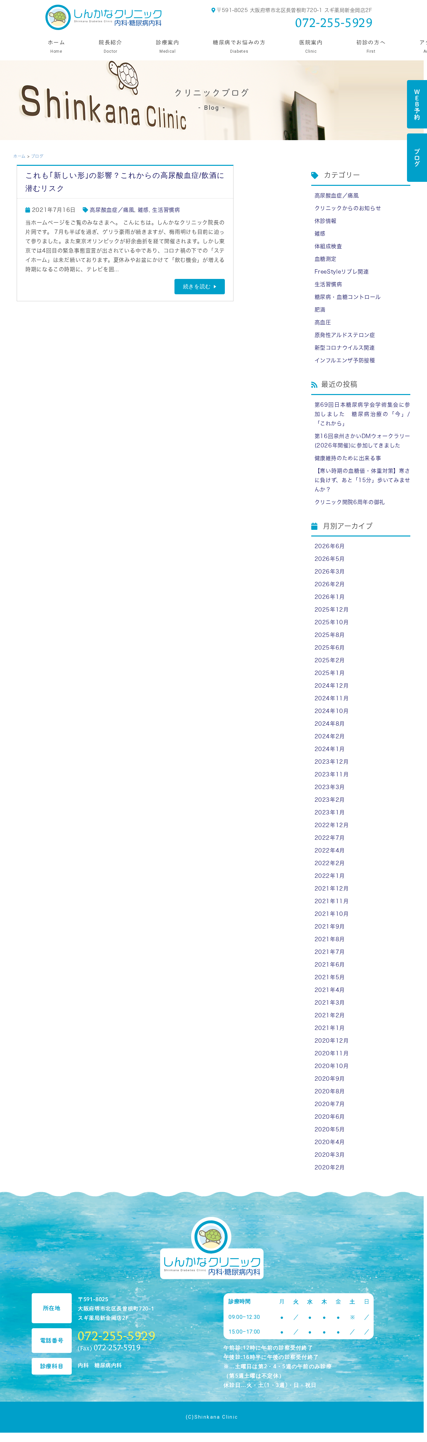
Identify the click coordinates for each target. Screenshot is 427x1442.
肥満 (320, 309)
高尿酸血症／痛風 (112, 210)
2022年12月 (332, 825)
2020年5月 (330, 1129)
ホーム (19, 156)
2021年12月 (332, 888)
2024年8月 (330, 723)
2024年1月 (330, 749)
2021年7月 (330, 952)
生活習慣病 (166, 210)
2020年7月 (330, 1104)
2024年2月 (330, 736)
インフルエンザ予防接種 (345, 360)
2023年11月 (332, 774)
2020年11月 (332, 1053)
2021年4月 (330, 990)
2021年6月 (330, 964)
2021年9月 (330, 926)
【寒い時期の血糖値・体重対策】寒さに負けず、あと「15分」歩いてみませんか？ (363, 480)
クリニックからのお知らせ (348, 208)
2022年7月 (330, 837)
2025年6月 (330, 647)
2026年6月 (330, 546)
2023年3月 (330, 787)
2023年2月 (330, 799)
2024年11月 (332, 698)
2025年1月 (330, 673)
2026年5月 (330, 559)
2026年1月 (330, 597)
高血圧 (323, 322)
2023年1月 (330, 812)
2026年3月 (330, 571)
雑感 (143, 210)
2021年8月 (330, 939)
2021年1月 (330, 1028)
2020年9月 (330, 1078)
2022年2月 (330, 863)
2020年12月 (332, 1040)
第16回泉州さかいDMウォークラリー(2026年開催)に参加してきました (363, 440)
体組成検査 (328, 246)
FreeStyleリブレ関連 (342, 271)
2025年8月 (330, 635)
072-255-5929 (334, 22)
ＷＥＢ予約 (417, 104)
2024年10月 (332, 711)
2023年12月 (332, 761)
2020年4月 (330, 1142)
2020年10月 (332, 1066)
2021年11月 (332, 901)
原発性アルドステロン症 (345, 335)
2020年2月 (330, 1167)
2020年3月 (330, 1154)
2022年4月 (330, 850)
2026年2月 (330, 584)
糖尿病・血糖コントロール (348, 297)
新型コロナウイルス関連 (345, 347)
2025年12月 (332, 609)
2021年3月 (330, 1002)
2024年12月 (332, 685)
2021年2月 (330, 1015)
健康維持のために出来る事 (348, 458)
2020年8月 (330, 1091)
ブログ (417, 157)
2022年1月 (330, 875)
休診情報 (326, 221)
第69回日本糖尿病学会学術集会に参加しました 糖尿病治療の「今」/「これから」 (363, 414)
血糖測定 (326, 259)
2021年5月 (330, 977)
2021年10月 (332, 914)
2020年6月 (330, 1116)
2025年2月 (330, 660)
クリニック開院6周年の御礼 (350, 502)
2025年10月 (332, 622)
